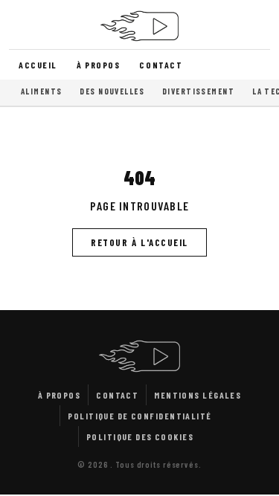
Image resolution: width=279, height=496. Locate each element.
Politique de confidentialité (139, 415)
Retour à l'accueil (139, 242)
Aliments (41, 91)
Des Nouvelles (112, 91)
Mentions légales (197, 395)
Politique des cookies (139, 436)
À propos (98, 64)
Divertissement (198, 91)
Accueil (38, 64)
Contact (160, 64)
